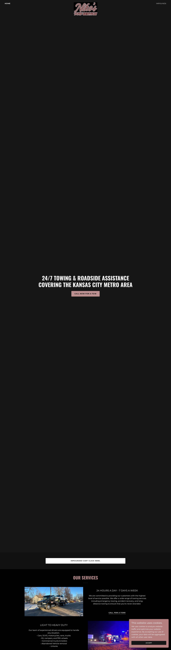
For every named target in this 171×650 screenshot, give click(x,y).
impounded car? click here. (85, 561)
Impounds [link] (161, 3)
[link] (85, 3)
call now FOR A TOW (85, 294)
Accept (149, 643)
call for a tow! (117, 613)
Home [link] (7, 3)
